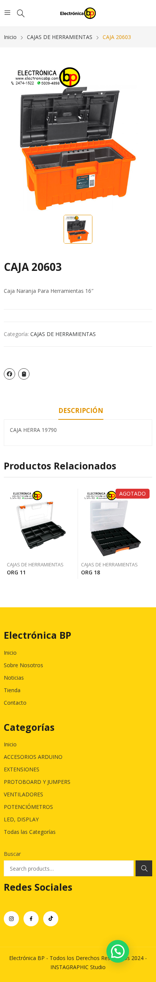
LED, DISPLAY (21, 819)
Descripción (80, 410)
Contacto (15, 702)
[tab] (81, 411)
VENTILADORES (23, 794)
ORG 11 (16, 572)
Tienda (12, 690)
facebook (31, 918)
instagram (11, 918)
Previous (9, 533)
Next (146, 533)
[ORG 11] (41, 523)
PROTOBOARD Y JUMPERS (37, 781)
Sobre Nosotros (23, 665)
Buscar (12, 853)
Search (144, 868)
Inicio (10, 652)
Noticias (14, 677)
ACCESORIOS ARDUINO (33, 756)
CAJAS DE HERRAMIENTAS (63, 334)
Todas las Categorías (30, 831)
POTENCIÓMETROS (28, 806)
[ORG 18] (115, 523)
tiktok (50, 918)
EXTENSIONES (21, 769)
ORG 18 (90, 572)
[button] (117, 951)
